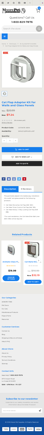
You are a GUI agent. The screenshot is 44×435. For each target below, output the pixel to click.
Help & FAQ (6, 341)
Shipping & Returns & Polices (12, 338)
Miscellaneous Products (10, 312)
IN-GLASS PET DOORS (28, 44)
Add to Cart (23, 149)
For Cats (5, 309)
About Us (5, 353)
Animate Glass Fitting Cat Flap (17, 262)
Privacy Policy (7, 356)
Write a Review (7, 123)
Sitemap (5, 363)
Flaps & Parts (6, 316)
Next (38, 260)
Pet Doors (12, 44)
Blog (3, 334)
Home (4, 44)
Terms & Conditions (8, 360)
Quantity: (5, 136)
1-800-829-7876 (22, 22)
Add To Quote (22, 163)
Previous (5, 260)
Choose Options (11, 278)
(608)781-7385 (7, 302)
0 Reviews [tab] (26, 189)
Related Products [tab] (22, 234)
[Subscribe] (40, 410)
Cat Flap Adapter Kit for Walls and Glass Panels (21, 46)
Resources (5, 319)
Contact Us (6, 331)
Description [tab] (10, 189)
